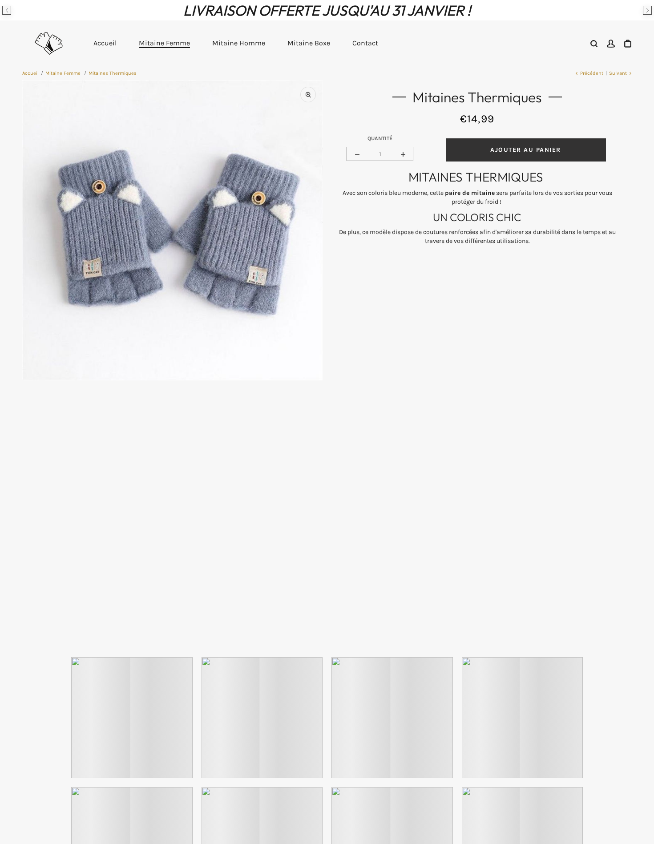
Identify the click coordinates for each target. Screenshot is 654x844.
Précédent (591, 73)
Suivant (618, 73)
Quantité (379, 138)
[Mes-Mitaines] (49, 43)
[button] (6, 10)
